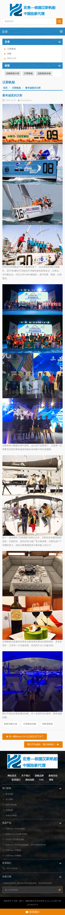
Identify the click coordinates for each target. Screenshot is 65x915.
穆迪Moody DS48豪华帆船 (16, 834)
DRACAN (11, 58)
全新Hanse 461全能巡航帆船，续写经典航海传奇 (26, 845)
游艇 (9, 53)
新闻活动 (53, 775)
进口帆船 (9, 799)
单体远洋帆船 (11, 815)
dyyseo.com (49, 901)
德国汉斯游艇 (11, 805)
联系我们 (16, 780)
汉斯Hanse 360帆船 (13, 855)
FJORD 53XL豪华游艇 (15, 839)
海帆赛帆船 (47, 724)
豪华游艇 (9, 794)
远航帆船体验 (44, 73)
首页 (5, 88)
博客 (51, 780)
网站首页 (12, 775)
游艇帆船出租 (12, 73)
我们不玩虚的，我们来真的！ (41, 744)
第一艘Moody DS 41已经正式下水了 (26, 736)
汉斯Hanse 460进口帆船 (15, 829)
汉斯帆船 (11, 49)
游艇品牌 (39, 775)
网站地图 (29, 780)
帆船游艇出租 (10, 724)
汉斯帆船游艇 (29, 724)
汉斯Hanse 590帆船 (13, 850)
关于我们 (25, 775)
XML (41, 780)
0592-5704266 (11, 868)
